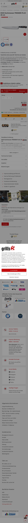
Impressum (16, 277)
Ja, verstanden (14, 270)
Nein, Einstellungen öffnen (14, 274)
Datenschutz (11, 277)
